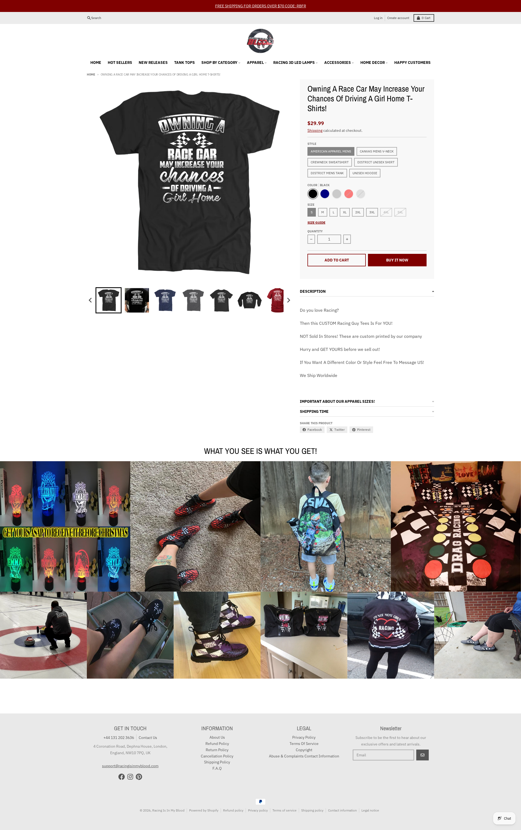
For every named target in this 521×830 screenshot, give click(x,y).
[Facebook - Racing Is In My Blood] (121, 776)
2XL (358, 212)
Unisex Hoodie (364, 173)
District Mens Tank (327, 173)
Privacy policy (258, 810)
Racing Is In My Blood (168, 810)
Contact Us (148, 737)
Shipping (314, 130)
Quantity (315, 231)
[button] (109, 300)
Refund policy (233, 810)
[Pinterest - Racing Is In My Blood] (139, 776)
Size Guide (316, 222)
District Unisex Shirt (376, 162)
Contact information (342, 810)
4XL (386, 212)
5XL (400, 212)
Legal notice (370, 810)
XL (345, 212)
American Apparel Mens (331, 151)
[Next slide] (288, 300)
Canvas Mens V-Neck (377, 151)
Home (91, 74)
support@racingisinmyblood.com (130, 765)
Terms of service (284, 810)
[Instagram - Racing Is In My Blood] (130, 776)
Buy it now (397, 260)
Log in (378, 18)
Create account (398, 18)
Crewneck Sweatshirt (330, 162)
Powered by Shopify (203, 810)
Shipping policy (312, 810)
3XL (372, 212)
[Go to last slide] (90, 300)
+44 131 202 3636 (118, 737)
